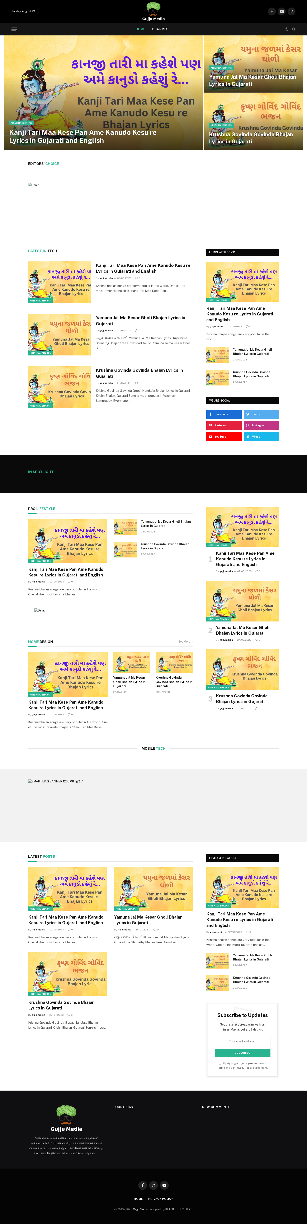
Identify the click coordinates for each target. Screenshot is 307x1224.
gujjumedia (106, 278)
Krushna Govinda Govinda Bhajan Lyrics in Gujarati (251, 137)
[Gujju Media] (153, 11)
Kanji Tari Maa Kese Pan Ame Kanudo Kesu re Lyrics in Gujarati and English (82, 136)
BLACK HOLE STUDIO (178, 1209)
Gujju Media (140, 1209)
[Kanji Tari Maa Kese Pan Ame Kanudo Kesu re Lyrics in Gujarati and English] (103, 92)
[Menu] (14, 29)
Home (140, 29)
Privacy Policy (244, 1067)
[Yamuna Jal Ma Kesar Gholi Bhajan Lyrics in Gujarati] (253, 64)
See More (184, 641)
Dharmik (159, 29)
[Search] (293, 29)
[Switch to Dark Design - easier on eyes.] (286, 29)
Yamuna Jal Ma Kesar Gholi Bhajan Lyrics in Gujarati (252, 80)
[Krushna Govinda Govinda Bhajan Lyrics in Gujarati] (253, 121)
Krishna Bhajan (21, 123)
